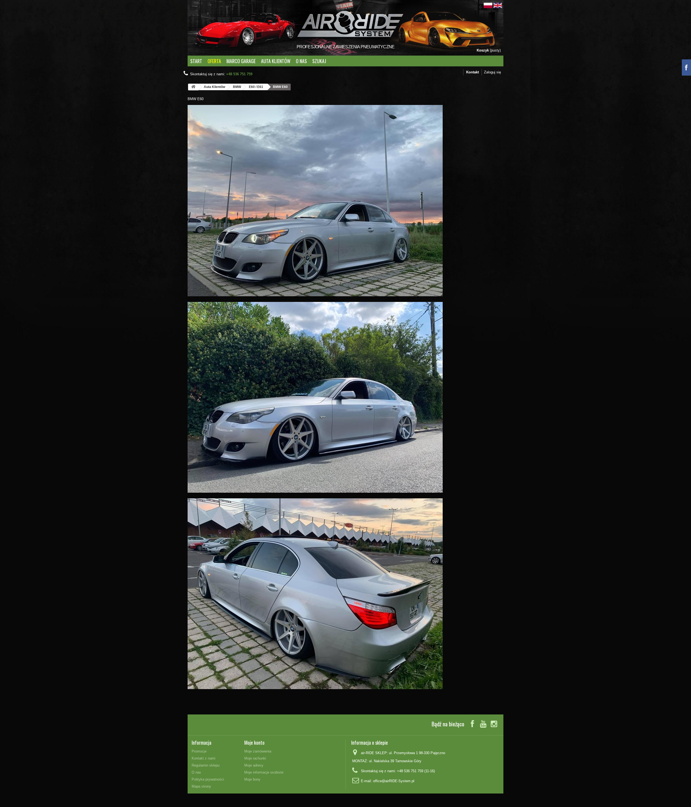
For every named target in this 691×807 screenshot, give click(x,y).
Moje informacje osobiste (263, 772)
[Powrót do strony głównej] (193, 87)
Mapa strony (201, 786)
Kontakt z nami (203, 758)
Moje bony (252, 779)
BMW (237, 87)
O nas (301, 60)
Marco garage (241, 60)
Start (196, 60)
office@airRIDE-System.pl (393, 781)
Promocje (199, 751)
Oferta (214, 60)
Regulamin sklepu (205, 765)
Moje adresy (253, 765)
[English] (497, 5)
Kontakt (472, 72)
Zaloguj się (492, 72)
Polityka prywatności (208, 779)
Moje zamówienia (257, 751)
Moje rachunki (255, 758)
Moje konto (254, 742)
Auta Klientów (275, 60)
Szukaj (319, 60)
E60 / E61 (256, 87)
